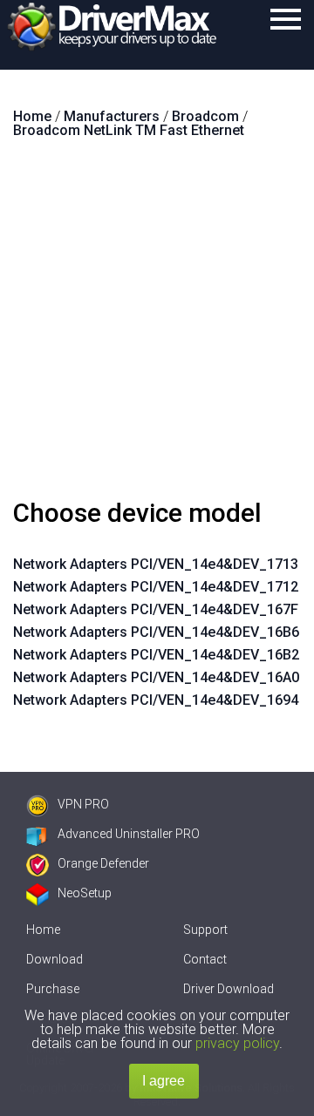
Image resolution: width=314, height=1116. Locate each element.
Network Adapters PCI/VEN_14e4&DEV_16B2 (156, 654)
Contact (205, 959)
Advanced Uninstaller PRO (129, 834)
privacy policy (237, 1043)
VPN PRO (83, 804)
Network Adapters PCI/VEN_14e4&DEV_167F (155, 609)
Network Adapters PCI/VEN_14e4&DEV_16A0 (156, 677)
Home (43, 929)
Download (54, 959)
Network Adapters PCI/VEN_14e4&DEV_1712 (155, 586)
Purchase (52, 989)
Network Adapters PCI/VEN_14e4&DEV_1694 (155, 700)
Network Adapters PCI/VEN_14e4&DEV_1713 (155, 564)
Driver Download (228, 989)
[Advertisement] (157, 326)
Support (205, 929)
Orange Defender (103, 863)
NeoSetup (85, 893)
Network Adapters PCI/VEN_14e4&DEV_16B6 (156, 632)
